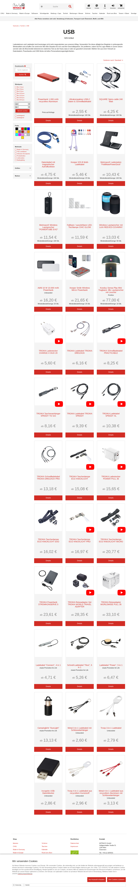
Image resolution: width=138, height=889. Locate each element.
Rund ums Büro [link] (112, 13)
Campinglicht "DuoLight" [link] (48, 728)
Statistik (27, 885)
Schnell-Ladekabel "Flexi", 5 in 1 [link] (79, 666)
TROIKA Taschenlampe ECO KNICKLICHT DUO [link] (48, 540)
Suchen (21, 74)
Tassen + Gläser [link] (124, 13)
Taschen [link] (94, 13)
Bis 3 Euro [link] (20, 89)
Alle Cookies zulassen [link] (116, 879)
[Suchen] (70, 6)
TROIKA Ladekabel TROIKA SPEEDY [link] (79, 414)
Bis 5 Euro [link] (20, 91)
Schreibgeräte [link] (44, 13)
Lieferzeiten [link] (20, 158)
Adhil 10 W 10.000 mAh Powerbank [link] (48, 289)
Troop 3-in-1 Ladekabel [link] (111, 728)
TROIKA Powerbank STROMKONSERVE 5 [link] (48, 603)
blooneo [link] (15, 843)
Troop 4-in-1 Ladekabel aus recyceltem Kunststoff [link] (79, 792)
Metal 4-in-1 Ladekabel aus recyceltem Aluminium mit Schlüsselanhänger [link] (111, 793)
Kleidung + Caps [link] (56, 13)
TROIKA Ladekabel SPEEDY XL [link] (111, 414)
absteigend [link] (20, 117)
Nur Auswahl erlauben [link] (97, 879)
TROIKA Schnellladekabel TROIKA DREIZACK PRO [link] (48, 477)
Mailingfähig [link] (21, 160)
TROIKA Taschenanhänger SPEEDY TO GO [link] (48, 414)
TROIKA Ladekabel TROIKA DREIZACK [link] (79, 352)
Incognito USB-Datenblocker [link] (48, 792)
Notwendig (18, 885)
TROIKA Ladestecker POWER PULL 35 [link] (110, 477)
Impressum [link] (74, 846)
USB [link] (27, 26)
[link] (20, 6)
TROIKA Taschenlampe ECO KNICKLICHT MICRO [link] (111, 540)
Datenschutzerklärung (25, 873)
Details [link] (48, 120)
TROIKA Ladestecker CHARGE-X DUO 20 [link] (48, 352)
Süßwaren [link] (34, 13)
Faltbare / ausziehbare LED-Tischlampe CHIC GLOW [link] (79, 226)
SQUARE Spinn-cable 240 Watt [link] (111, 100)
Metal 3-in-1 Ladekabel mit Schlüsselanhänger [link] (80, 729)
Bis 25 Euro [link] (20, 97)
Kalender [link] (102, 13)
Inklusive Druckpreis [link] (23, 153)
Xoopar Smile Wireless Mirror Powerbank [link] (80, 289)
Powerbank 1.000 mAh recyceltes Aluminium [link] (48, 100)
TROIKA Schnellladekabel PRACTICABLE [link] (111, 352)
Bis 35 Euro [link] (20, 100)
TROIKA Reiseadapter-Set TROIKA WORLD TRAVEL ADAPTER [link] (79, 604)
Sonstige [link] (133, 13)
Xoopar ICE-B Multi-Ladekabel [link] (80, 163)
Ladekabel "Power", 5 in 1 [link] (110, 665)
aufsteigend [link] (20, 115)
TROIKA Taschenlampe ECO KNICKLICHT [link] (79, 477)
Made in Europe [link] (24, 13)
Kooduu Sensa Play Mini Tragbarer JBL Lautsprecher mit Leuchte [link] (111, 290)
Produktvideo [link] (21, 156)
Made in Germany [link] (12, 13)
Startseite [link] (16, 26)
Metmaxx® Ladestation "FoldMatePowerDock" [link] (111, 163)
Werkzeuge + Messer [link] (76, 13)
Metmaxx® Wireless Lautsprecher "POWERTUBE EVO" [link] (48, 227)
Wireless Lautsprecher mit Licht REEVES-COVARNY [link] (111, 226)
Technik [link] (65, 13)
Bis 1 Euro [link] (20, 87)
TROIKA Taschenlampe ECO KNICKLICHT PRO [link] (80, 540)
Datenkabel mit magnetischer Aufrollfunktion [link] (48, 164)
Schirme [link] (87, 13)
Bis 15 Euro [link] (20, 95)
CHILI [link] (2, 13)
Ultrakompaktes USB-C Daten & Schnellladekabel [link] (79, 100)
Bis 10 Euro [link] (20, 93)
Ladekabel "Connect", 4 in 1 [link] (48, 665)
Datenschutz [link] (75, 843)
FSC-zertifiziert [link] (21, 151)
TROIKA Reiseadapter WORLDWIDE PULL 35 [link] (110, 603)
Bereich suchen (22, 111)
